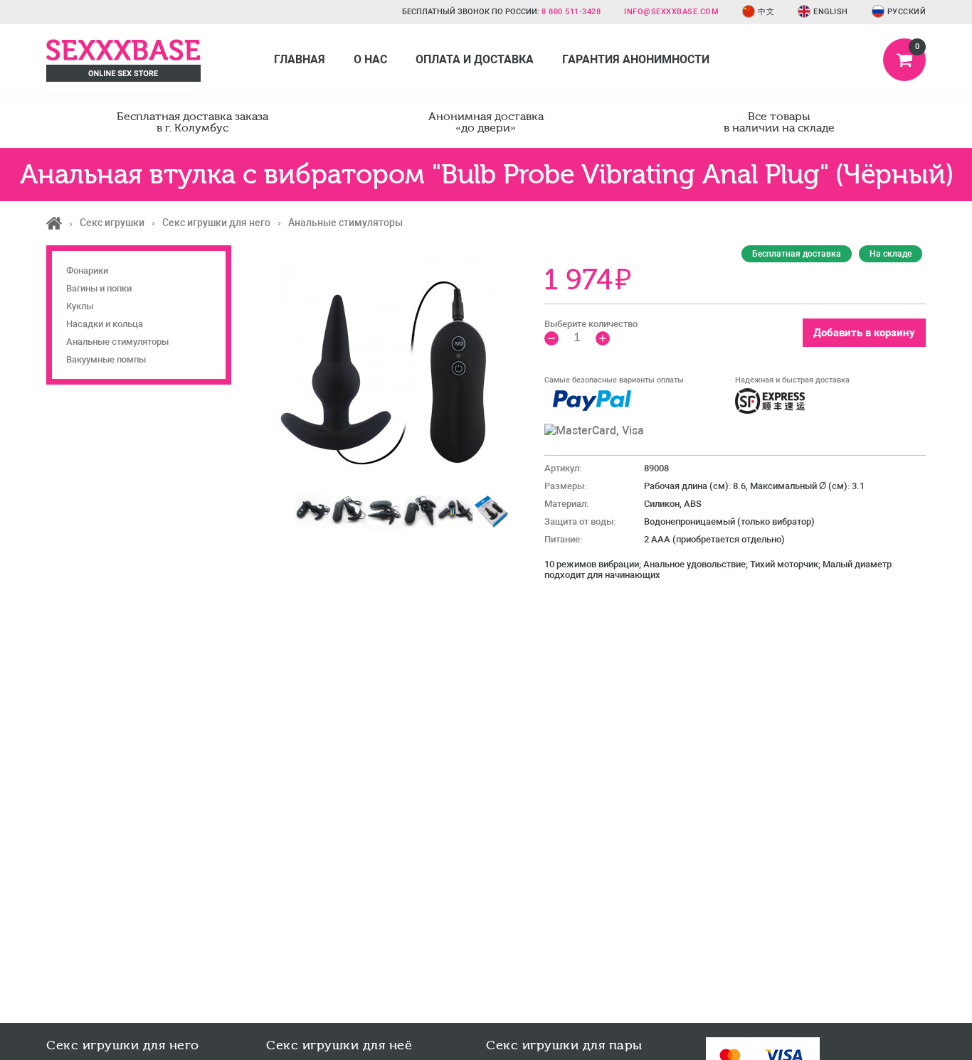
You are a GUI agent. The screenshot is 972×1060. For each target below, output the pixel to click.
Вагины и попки (99, 288)
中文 (766, 11)
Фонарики (87, 270)
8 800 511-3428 (571, 11)
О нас (370, 59)
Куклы (79, 306)
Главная (299, 59)
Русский (906, 11)
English (830, 11)
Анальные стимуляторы (117, 341)
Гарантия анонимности (635, 59)
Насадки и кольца (104, 323)
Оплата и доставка (475, 59)
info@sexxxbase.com (671, 11)
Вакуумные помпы (106, 359)
